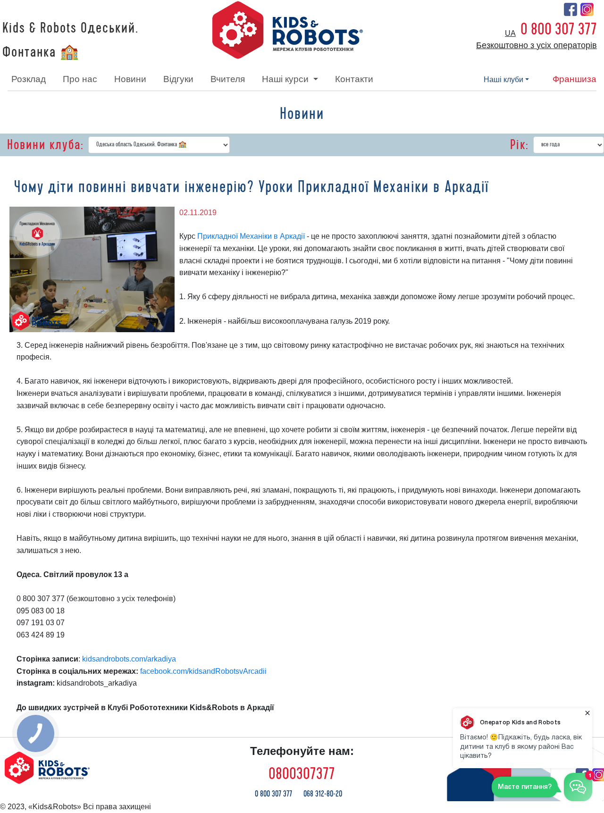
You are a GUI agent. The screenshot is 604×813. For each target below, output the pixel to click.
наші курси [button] (286, 79)
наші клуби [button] (503, 79)
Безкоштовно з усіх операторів (536, 45)
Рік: (519, 145)
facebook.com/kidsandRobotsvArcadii (203, 671)
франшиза (574, 79)
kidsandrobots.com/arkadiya (129, 659)
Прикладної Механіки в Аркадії (251, 236)
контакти (354, 79)
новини (130, 79)
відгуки (178, 79)
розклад (28, 79)
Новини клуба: (45, 145)
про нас (80, 79)
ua (510, 33)
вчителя (227, 79)
